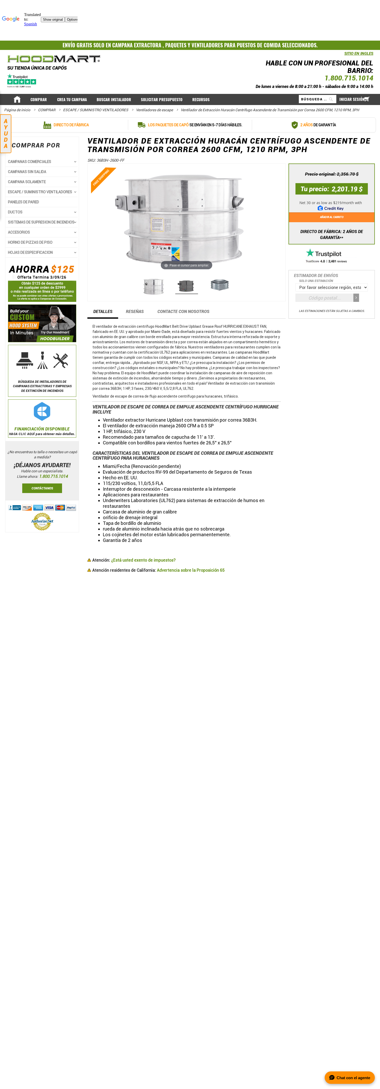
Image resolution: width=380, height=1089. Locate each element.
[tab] (102, 313)
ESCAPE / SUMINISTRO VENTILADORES (96, 110)
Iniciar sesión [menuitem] (351, 99)
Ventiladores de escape (155, 110)
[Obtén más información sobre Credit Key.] (331, 204)
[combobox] (317, 99)
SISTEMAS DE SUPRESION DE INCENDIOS (41, 222)
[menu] (190, 99)
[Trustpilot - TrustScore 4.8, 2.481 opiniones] (332, 256)
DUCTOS (15, 212)
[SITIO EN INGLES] (343, 56)
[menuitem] (38, 99)
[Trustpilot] (22, 80)
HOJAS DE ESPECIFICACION (30, 252)
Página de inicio (17, 110)
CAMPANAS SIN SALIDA (27, 172)
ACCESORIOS (19, 232)
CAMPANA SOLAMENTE (27, 182)
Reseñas (135, 311)
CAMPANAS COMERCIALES (29, 162)
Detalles (102, 311)
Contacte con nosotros (183, 311)
